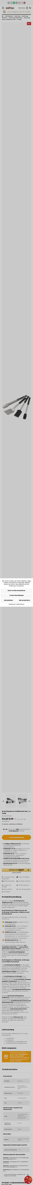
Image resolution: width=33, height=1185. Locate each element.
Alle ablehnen (8, 600)
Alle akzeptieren (24, 600)
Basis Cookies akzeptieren (16, 590)
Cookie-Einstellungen (16, 595)
